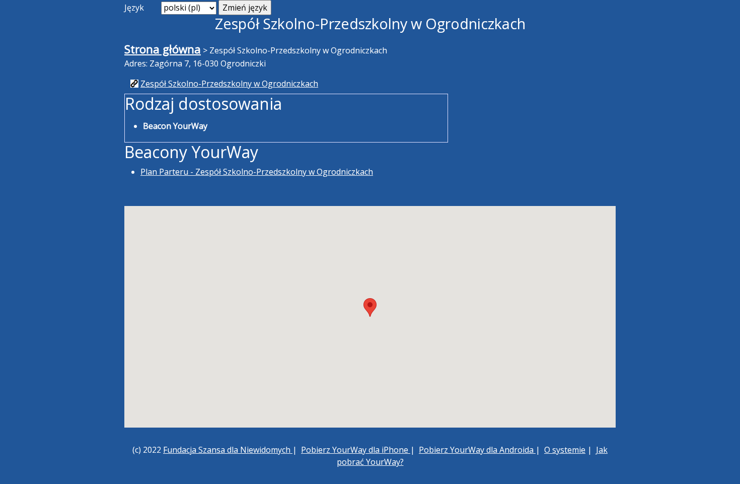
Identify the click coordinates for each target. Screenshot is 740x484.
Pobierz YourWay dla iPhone (355, 449)
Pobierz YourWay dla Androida (477, 449)
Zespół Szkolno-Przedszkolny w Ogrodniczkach (229, 83)
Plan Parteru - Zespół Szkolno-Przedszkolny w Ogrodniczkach (256, 171)
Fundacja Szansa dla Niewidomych (227, 449)
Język (134, 7)
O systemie (564, 449)
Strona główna (162, 49)
